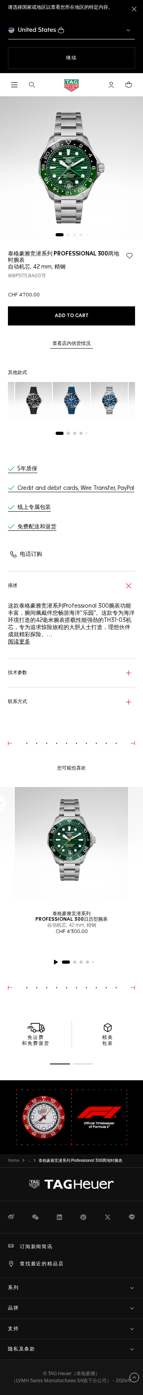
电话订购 (31, 554)
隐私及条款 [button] (21, 1349)
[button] (111, 84)
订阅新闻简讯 (36, 1247)
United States (37, 30)
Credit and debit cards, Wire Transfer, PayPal (75, 488)
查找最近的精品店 (42, 1264)
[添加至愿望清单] (129, 256)
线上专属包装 (34, 507)
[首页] (71, 85)
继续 (87, 57)
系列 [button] (13, 1288)
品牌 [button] (13, 1308)
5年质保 (27, 468)
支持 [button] (13, 1329)
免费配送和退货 (36, 527)
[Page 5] (86, 235)
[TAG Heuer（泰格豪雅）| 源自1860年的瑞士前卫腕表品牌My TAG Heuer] (71, 1184)
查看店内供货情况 (71, 343)
